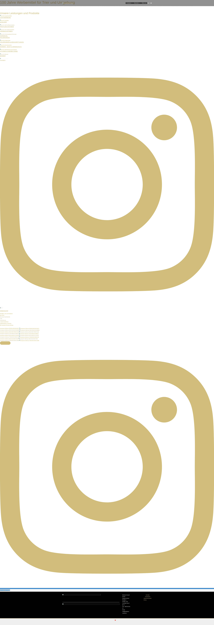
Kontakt (148, 595)
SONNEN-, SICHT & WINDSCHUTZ (11, 46)
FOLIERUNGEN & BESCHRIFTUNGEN (12, 42)
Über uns (144, 3)
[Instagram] (148, 3)
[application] (131, 3)
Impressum (147, 596)
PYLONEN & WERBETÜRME (9, 51)
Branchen (136, 3)
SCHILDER (3, 22)
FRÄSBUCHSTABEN (6, 31)
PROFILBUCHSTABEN (7, 26)
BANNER (3, 56)
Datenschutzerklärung (147, 599)
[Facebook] (151, 3)
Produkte (129, 3)
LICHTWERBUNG (5, 17)
